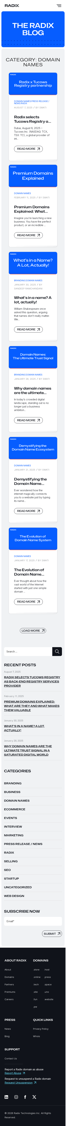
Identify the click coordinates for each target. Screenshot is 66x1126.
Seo (7, 870)
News (8, 1028)
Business (12, 792)
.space (48, 984)
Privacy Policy (40, 1028)
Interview (13, 826)
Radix (24, 103)
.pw (35, 1006)
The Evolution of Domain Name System (29, 572)
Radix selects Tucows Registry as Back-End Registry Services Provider (32, 119)
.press (47, 977)
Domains (9, 977)
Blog (7, 1036)
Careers (9, 999)
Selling (11, 861)
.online (36, 977)
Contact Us (11, 1058)
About (8, 969)
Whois (36, 1036)
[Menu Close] (59, 5)
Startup (11, 878)
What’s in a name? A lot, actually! (32, 300)
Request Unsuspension (19, 1082)
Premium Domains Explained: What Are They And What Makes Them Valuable (32, 209)
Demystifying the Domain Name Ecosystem (30, 481)
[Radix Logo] (12, 5)
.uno (46, 991)
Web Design (14, 896)
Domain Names (22, 101)
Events (10, 818)
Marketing (13, 835)
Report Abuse (13, 1073)
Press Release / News (31, 102)
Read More (26, 148)
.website (48, 999)
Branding (19, 280)
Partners (9, 984)
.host (46, 969)
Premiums (10, 991)
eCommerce (14, 809)
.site (35, 991)
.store (36, 969)
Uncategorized (18, 887)
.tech (36, 984)
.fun (35, 999)
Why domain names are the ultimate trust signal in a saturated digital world (32, 390)
